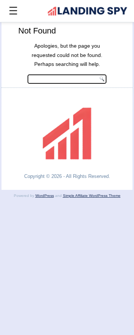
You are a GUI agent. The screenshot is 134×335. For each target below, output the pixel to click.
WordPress (44, 196)
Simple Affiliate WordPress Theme (92, 196)
